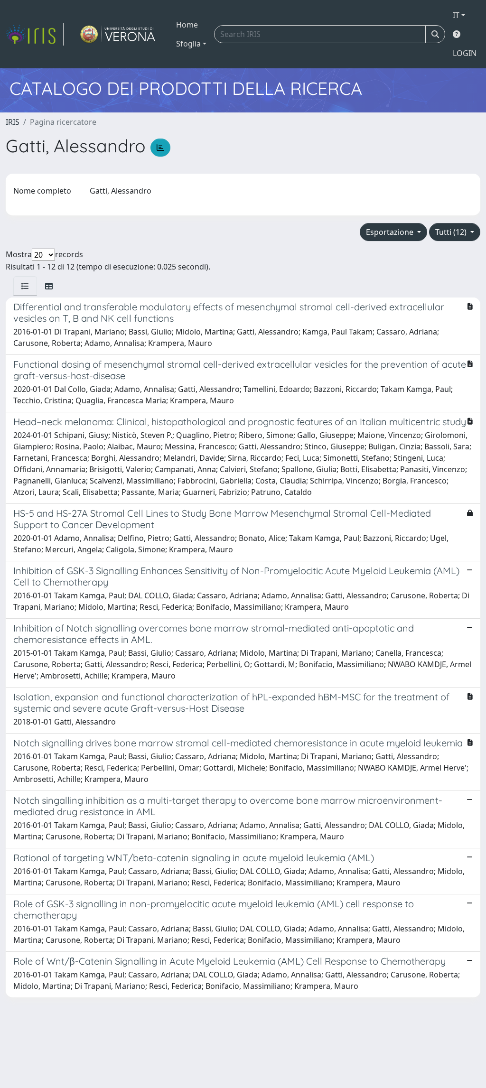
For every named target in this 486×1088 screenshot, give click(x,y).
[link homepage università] (118, 34)
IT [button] (456, 15)
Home (187, 24)
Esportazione (390, 232)
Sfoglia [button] (188, 43)
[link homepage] (35, 34)
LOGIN (465, 53)
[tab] (25, 286)
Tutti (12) (451, 232)
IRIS (12, 122)
